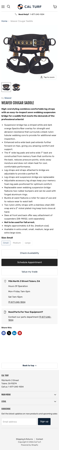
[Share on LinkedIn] (14, 333)
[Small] (6, 246)
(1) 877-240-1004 (16, 302)
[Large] (28, 246)
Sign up (44, 421)
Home (4, 21)
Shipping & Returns (24, 439)
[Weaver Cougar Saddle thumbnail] (6, 87)
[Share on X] (9, 333)
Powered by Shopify (29, 445)
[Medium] (17, 246)
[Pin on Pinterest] (20, 333)
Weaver (8, 98)
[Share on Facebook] (3, 333)
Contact (39, 439)
